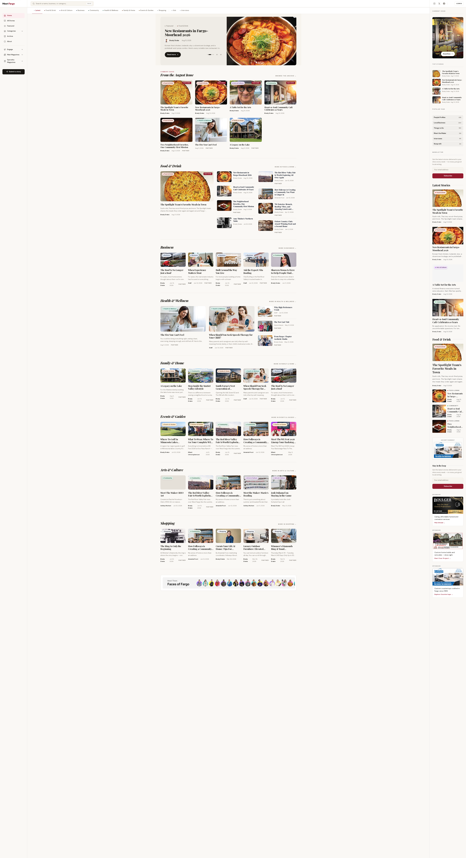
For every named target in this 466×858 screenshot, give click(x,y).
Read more (171, 52)
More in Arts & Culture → (284, 471)
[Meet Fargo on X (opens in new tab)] (439, 3)
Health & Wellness (111, 10)
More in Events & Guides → (283, 417)
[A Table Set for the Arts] (261, 41)
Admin (459, 3)
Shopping (162, 10)
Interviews (185, 10)
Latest (37, 10)
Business (81, 10)
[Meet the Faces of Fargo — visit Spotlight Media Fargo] (228, 583)
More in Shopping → (287, 524)
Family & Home (129, 10)
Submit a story (15, 72)
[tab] (207, 52)
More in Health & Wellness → (282, 301)
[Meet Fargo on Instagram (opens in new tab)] (434, 3)
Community (94, 10)
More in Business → (287, 248)
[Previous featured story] (217, 52)
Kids (174, 10)
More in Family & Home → (285, 364)
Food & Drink (51, 10)
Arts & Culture (66, 10)
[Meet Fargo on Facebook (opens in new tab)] (444, 3)
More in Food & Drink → (285, 167)
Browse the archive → (285, 76)
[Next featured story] (220, 52)
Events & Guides (146, 10)
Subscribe (448, 176)
